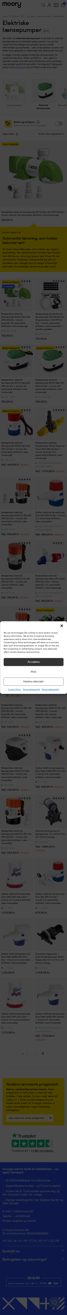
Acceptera (33, 661)
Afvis (33, 671)
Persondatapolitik (31, 689)
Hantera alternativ (33, 681)
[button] (61, 625)
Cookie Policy (14, 689)
